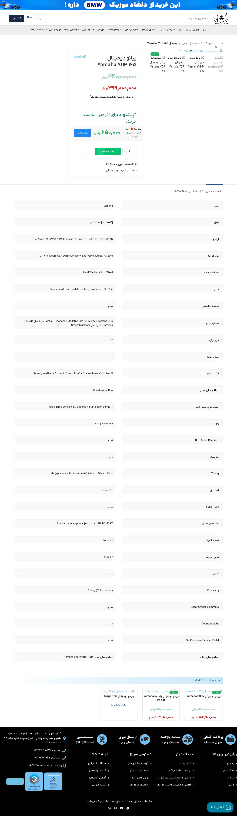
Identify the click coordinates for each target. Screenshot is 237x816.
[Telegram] (127, 808)
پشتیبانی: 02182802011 (48, 758)
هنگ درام (228, 770)
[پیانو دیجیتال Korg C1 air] (118, 692)
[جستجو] (39, 18)
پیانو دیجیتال (196, 43)
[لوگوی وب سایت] (221, 18)
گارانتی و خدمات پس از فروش (174, 778)
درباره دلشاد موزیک (180, 770)
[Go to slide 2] (187, 50)
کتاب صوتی (99, 785)
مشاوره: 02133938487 (47, 750)
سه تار (230, 778)
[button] (82, 133)
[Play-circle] (109, 808)
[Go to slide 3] (184, 50)
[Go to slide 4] (180, 50)
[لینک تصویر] (53, 781)
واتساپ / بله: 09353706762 (45, 765)
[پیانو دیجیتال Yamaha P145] (203, 692)
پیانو (125, 170)
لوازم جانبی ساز (140, 778)
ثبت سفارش (108, 151)
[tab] (214, 189)
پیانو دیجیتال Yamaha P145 (203, 696)
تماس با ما (185, 763)
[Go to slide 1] (191, 50)
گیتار (231, 785)
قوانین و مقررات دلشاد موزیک (174, 785)
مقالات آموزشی (97, 763)
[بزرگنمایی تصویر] (216, 46)
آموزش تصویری (97, 778)
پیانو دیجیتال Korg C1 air (119, 696)
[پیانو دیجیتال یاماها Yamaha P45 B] (161, 692)
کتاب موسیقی (97, 770)
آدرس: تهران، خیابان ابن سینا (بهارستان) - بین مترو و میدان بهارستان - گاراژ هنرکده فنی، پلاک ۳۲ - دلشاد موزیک (32, 738)
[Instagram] (115, 808)
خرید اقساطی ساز (138, 763)
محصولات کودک (139, 785)
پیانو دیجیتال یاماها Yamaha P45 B (161, 698)
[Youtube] (121, 808)
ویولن (230, 763)
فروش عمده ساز (139, 770)
